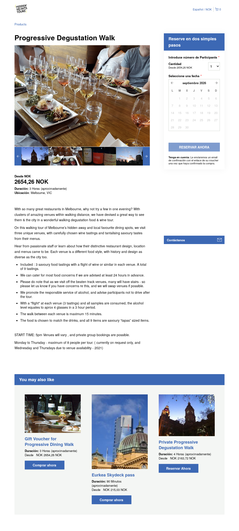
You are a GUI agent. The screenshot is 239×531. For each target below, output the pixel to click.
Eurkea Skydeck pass (113, 475)
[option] (31, 156)
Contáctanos (176, 240)
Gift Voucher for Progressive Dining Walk (49, 441)
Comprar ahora (44, 465)
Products (20, 24)
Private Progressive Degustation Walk (178, 445)
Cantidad (180, 65)
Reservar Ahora (178, 468)
